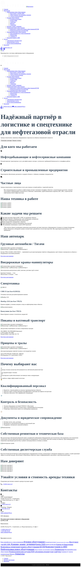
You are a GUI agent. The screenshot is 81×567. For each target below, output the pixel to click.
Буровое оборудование (13, 17)
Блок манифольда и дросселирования (20, 33)
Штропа (12, 23)
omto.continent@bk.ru (6, 513)
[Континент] (17, 6)
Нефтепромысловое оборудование (16, 12)
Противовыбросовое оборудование (16, 32)
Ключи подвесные (51, 544)
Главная (6, 9)
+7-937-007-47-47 (5, 508)
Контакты (6, 45)
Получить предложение (7, 256)
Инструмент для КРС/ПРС (17, 13)
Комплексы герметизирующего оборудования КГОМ (24, 29)
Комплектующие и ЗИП (13, 37)
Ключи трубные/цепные (64, 544)
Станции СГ (13, 36)
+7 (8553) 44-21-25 (6, 504)
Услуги (6, 39)
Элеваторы (13, 25)
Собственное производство (14, 40)
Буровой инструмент (15, 19)
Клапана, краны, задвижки (14, 26)
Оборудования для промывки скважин (20, 15)
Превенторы (13, 35)
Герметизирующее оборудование (16, 27)
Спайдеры (13, 22)
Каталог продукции (9, 560)
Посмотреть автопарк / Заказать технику (11, 140)
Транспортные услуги (13, 42)
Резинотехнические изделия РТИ (19, 30)
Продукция (7, 10)
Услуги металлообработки (14, 43)
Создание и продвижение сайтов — (40, 564)
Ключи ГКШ (13, 20)
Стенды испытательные (16, 16)
